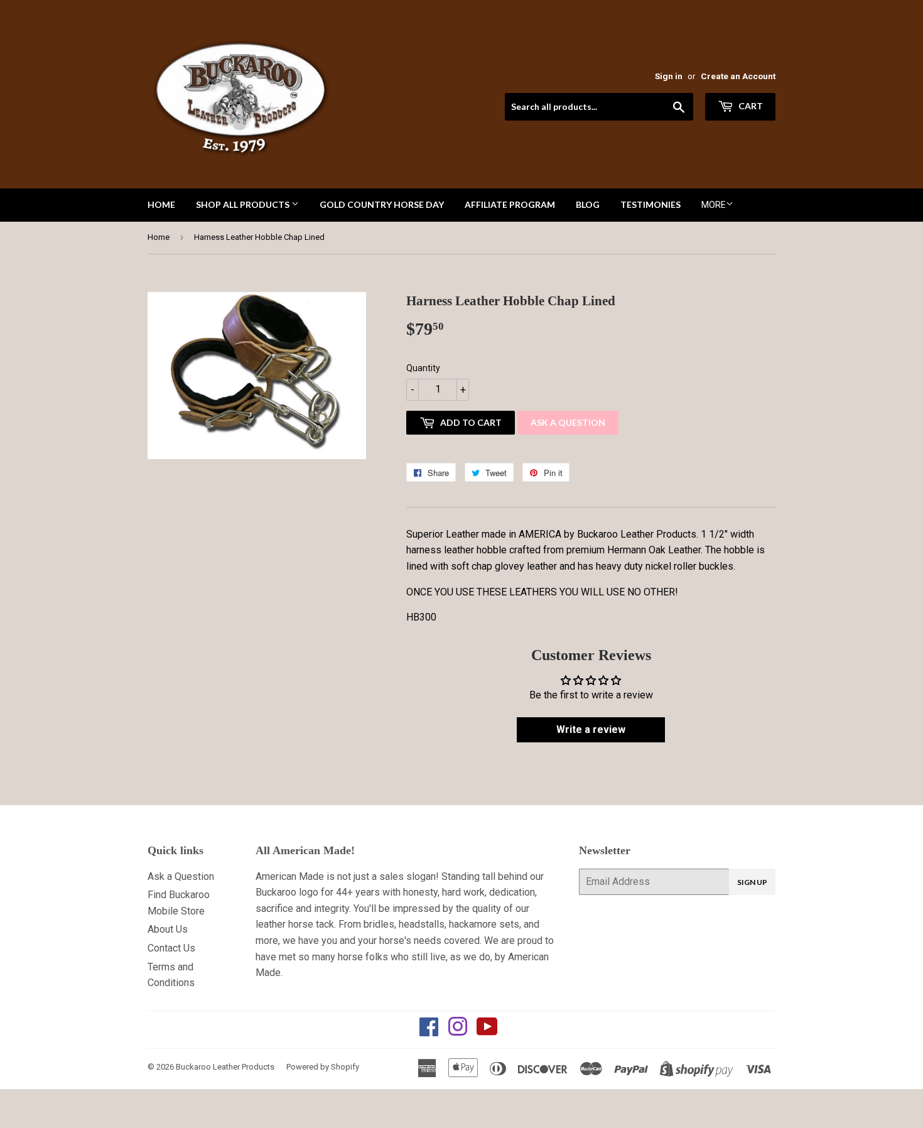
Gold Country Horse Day (382, 204)
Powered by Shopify (322, 1066)
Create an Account (738, 76)
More (713, 205)
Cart (750, 105)
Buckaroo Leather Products (225, 1066)
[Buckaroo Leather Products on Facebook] (429, 1031)
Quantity (423, 368)
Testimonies (650, 204)
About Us (168, 929)
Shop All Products (243, 204)
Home (161, 204)
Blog (588, 204)
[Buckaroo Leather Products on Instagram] (458, 1031)
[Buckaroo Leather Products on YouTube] (487, 1031)
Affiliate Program (510, 204)
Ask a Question (568, 422)
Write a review (590, 729)
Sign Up (752, 882)
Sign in (669, 76)
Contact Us (171, 948)
